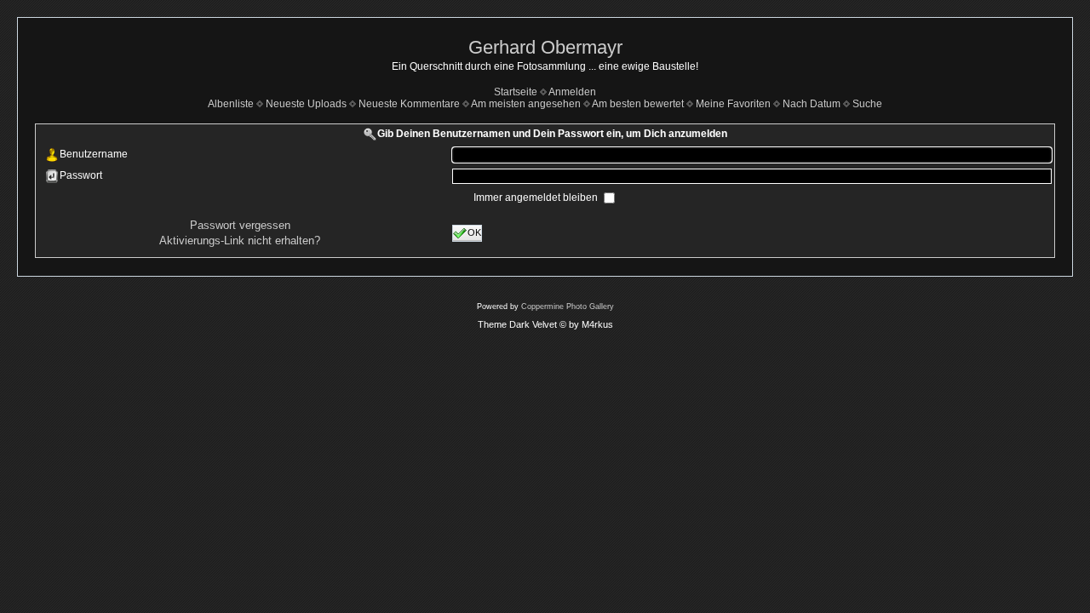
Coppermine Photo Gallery (567, 306)
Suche (867, 104)
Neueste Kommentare (409, 104)
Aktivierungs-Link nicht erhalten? (239, 240)
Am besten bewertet (638, 104)
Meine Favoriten (733, 104)
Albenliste (231, 104)
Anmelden (572, 92)
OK (474, 231)
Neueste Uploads (306, 104)
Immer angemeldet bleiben (536, 197)
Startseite (515, 92)
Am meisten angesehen (526, 104)
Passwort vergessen (240, 225)
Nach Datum (811, 104)
